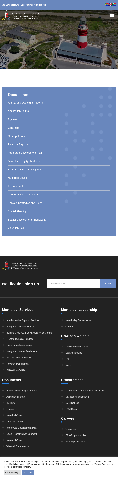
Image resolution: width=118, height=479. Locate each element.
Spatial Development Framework (27, 219)
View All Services (16, 370)
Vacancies (70, 429)
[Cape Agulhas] (21, 15)
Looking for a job (73, 352)
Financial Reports (18, 144)
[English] (110, 4)
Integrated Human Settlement (21, 351)
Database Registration (77, 397)
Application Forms (18, 111)
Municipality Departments (78, 320)
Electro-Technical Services (19, 339)
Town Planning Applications (24, 161)
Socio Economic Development (25, 169)
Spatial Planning (17, 211)
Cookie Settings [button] (12, 472)
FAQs (68, 359)
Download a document (76, 346)
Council (69, 326)
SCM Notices (72, 403)
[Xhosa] (114, 4)
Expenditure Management (19, 345)
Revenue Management (17, 364)
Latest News (12, 5)
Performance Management (23, 194)
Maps (68, 365)
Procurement (15, 186)
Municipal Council (18, 136)
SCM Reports (72, 409)
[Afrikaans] (106, 4)
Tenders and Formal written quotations (85, 390)
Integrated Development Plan (25, 152)
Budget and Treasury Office (20, 326)
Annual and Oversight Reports (25, 102)
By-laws (12, 119)
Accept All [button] (28, 472)
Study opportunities (75, 441)
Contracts (13, 127)
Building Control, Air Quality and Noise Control (29, 333)
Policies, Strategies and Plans (25, 203)
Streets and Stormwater (18, 357)
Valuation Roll (16, 228)
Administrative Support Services (22, 320)
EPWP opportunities (75, 435)
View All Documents (17, 446)
